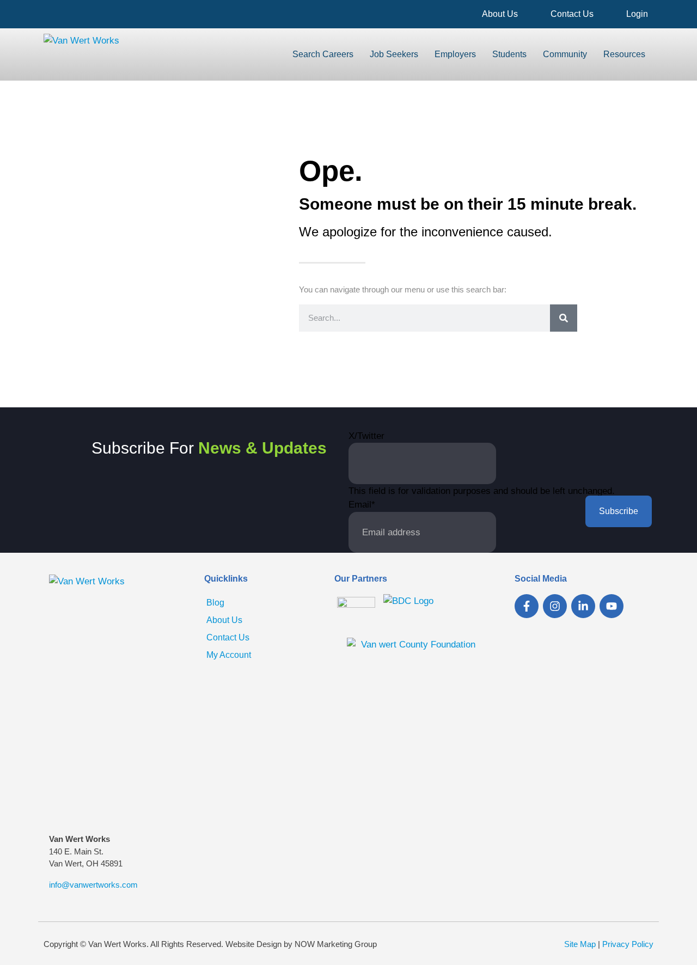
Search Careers (322, 54)
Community (565, 54)
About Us (500, 14)
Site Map (580, 944)
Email (361, 504)
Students (509, 54)
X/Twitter (366, 436)
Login (637, 14)
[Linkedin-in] (583, 606)
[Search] (563, 318)
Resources (624, 54)
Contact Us (572, 14)
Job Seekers (394, 54)
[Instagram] (555, 606)
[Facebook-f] (527, 606)
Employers (455, 54)
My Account (228, 654)
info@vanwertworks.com (93, 884)
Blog (215, 602)
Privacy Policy (627, 944)
